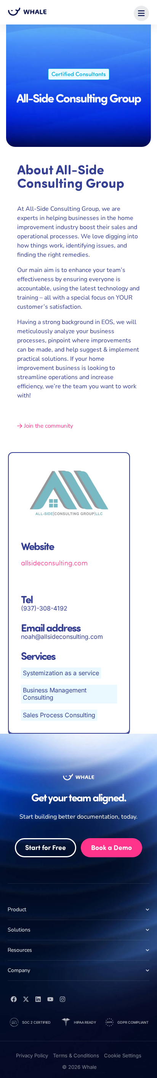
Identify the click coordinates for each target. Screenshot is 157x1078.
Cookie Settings (122, 1055)
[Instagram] (62, 999)
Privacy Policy (32, 1055)
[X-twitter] (26, 999)
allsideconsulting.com (54, 563)
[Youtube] (50, 999)
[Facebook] (14, 999)
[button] (141, 13)
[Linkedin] (38, 999)
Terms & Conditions (76, 1055)
